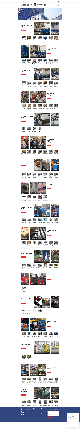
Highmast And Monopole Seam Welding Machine (51, 141)
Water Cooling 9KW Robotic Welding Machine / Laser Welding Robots (42, 375)
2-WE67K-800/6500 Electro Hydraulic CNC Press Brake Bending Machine (37, 33)
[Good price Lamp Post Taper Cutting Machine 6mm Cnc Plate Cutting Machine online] (24, 196)
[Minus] (78, 414)
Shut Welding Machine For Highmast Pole (41, 101)
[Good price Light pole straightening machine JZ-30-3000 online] (34, 333)
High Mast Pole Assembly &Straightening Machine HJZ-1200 (25, 330)
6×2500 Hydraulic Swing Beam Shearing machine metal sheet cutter (56, 245)
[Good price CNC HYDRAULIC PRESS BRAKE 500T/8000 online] (56, 37)
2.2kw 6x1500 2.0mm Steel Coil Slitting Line (54, 352)
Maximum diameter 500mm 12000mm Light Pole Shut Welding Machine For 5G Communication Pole (45, 109)
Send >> (49, 417)
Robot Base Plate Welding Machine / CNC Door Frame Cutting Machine (24, 375)
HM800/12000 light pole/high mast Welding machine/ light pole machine (42, 147)
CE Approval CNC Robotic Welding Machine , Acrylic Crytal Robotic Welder (23, 382)
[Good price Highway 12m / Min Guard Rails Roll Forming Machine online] (24, 219)
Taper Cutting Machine (52, 184)
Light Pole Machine (26, 71)
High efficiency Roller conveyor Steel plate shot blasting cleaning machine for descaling (46, 261)
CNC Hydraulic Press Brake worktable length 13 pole (40, 40)
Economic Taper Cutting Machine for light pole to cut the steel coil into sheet (42, 193)
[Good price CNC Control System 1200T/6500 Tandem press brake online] (34, 37)
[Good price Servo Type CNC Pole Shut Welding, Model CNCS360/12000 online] (40, 105)
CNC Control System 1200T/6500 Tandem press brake (34, 40)
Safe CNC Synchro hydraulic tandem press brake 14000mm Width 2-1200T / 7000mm (42, 56)
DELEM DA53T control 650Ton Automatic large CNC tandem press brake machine (33, 56)
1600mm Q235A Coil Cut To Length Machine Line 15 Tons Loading (50, 177)
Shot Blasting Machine (27, 253)
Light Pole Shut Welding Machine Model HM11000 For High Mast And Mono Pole (33, 102)
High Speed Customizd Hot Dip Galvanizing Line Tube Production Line (23, 405)
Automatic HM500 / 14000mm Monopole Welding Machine (29, 108)
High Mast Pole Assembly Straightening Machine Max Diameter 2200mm (41, 330)
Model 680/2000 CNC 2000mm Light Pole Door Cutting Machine (40, 131)
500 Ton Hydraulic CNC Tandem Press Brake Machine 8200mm (46, 33)
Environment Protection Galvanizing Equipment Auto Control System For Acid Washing (37, 398)
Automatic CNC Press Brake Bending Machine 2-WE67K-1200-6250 (45, 40)
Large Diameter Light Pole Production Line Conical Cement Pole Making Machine (33, 147)
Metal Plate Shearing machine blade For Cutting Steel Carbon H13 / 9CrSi (42, 238)
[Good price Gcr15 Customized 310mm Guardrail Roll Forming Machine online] (29, 219)
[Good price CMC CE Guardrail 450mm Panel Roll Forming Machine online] (34, 219)
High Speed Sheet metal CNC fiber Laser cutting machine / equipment (25, 284)
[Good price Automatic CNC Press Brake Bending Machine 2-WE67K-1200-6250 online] (45, 37)
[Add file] (67, 428)
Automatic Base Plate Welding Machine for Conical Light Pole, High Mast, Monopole (37, 79)
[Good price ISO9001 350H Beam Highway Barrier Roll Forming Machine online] (56, 219)
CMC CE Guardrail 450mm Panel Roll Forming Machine (34, 222)
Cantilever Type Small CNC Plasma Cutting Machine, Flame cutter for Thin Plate (37, 307)
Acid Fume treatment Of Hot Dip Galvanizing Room (46, 398)
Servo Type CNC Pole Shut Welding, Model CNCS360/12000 (40, 108)
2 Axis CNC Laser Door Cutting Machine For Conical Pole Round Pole (23, 291)
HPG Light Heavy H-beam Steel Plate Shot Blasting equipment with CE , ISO (37, 261)
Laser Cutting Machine (52, 276)
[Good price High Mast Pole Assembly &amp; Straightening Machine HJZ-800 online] (24, 333)
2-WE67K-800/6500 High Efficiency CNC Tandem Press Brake (29, 63)
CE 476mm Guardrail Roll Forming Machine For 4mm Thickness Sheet (40, 222)
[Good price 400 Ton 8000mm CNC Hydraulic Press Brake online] (29, 37)
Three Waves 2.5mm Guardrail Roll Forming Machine (37, 215)
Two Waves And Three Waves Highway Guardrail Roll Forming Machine (50, 222)
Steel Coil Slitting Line (26, 344)
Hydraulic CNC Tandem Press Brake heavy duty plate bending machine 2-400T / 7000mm (25, 56)
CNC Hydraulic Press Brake (42, 409)
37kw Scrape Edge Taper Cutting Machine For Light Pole (33, 193)
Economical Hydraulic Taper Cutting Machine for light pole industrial (45, 200)
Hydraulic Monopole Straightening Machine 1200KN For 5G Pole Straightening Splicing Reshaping (40, 337)
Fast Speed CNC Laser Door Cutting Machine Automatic (34, 131)
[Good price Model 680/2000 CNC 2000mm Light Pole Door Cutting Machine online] (40, 128)
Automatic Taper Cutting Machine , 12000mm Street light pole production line (25, 193)
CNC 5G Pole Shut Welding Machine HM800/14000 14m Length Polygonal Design (24, 102)
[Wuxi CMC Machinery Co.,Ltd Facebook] (21, 414)
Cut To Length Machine (27, 162)
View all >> (23, 30)
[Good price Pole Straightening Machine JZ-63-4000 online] (29, 333)
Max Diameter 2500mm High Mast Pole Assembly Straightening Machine (33, 330)
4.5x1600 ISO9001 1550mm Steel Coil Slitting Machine (24, 359)
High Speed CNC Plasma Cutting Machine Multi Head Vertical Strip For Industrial (54, 307)
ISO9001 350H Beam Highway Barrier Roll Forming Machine (56, 222)
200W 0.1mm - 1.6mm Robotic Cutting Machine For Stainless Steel (34, 382)
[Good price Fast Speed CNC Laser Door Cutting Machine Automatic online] (34, 128)
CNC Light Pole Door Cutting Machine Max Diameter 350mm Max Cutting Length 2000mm (46, 124)
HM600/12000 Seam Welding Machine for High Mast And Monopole (25, 147)
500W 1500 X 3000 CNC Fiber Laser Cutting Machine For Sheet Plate (42, 284)
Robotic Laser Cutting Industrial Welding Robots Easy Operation (29, 382)
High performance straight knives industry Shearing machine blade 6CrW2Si (33, 238)
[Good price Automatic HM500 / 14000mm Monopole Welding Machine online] (29, 105)
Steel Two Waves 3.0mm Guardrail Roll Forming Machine (54, 215)
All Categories (41, 413)
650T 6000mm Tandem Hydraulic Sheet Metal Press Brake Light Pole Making (54, 33)
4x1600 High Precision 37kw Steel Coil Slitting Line (46, 352)
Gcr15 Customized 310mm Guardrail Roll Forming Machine (29, 222)
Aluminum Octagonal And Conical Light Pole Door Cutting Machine (29, 131)
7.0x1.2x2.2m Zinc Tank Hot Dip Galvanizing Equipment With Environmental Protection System (34, 405)
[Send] (78, 428)
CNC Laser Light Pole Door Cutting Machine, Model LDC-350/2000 (54, 124)
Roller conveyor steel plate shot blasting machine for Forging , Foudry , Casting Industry (54, 261)
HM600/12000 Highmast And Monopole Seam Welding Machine (56, 154)
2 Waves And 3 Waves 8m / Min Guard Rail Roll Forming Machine (45, 222)
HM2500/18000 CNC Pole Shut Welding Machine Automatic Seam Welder (45, 154)
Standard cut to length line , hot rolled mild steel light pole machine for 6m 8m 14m (54, 79)
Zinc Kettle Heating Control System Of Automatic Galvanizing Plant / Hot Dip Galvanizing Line (54, 398)
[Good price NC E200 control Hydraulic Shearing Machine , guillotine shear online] (51, 242)
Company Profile (33, 409)
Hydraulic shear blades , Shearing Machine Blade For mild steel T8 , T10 (23, 245)
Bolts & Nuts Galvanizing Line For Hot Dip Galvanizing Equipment (45, 405)
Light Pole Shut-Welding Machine (51, 94)
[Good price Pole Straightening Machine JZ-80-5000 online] (56, 333)
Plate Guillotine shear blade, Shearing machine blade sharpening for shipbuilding (24, 238)
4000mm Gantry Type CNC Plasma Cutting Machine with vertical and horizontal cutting (46, 307)
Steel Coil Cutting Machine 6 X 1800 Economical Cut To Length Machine (54, 170)
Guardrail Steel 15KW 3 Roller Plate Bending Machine (46, 215)
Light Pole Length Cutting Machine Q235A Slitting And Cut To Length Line (37, 170)
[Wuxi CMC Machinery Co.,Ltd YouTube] (23, 414)
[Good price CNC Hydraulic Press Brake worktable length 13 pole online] (40, 37)
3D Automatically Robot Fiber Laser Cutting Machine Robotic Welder (33, 375)
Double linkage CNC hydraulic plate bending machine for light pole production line (46, 79)
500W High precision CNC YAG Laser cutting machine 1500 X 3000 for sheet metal (33, 284)
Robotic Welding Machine (51, 367)
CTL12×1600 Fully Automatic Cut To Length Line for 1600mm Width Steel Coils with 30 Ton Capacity (46, 170)
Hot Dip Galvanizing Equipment (26, 390)
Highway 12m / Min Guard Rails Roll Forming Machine (23, 222)
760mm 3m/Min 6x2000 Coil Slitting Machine (37, 352)
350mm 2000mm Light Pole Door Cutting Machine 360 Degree (37, 124)
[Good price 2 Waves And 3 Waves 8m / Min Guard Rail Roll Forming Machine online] (45, 219)
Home (21, 21)
